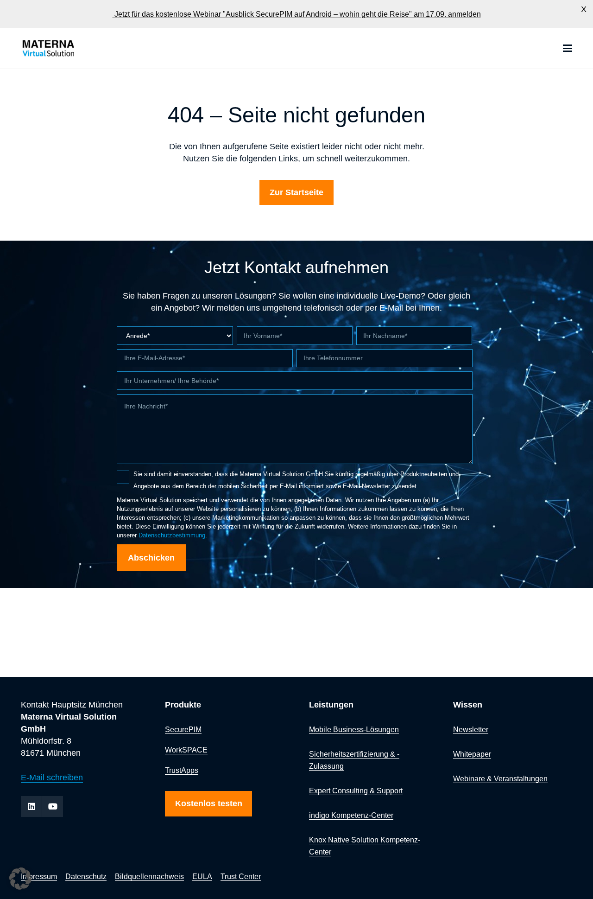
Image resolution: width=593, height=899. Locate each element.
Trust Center (241, 876)
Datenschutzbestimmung (172, 535)
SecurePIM (183, 729)
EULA (202, 876)
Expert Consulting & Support (356, 790)
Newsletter (470, 729)
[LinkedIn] (31, 806)
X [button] (584, 9)
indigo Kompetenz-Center (351, 815)
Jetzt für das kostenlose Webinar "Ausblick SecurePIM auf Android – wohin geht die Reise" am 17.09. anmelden (297, 14)
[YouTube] (52, 806)
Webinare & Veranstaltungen (500, 778)
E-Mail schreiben (52, 777)
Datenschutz (86, 876)
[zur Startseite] (73, 48)
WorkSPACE (186, 750)
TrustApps (181, 770)
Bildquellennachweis (149, 876)
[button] (567, 48)
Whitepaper (472, 754)
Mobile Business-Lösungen (354, 729)
